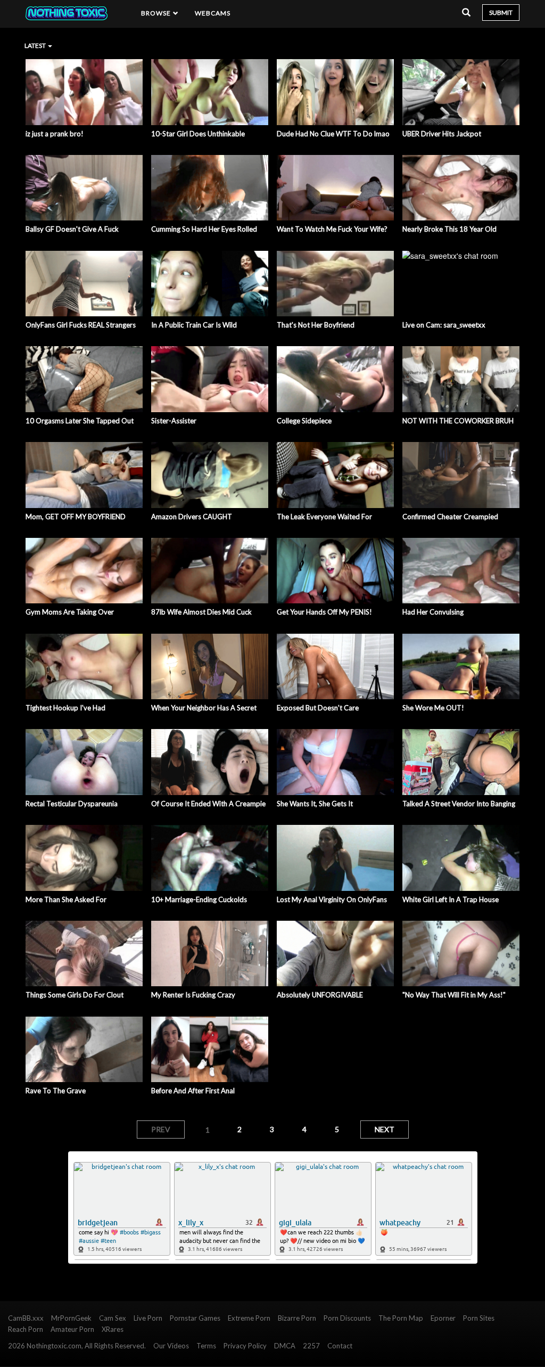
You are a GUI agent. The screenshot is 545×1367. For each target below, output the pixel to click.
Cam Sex (112, 1318)
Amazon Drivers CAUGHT (191, 516)
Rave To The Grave (56, 1090)
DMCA (284, 1345)
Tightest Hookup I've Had (65, 707)
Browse (157, 13)
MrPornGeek (71, 1318)
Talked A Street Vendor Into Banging (458, 803)
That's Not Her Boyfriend (315, 325)
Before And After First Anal (193, 1090)
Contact (339, 1345)
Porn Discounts (347, 1318)
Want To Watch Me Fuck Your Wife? (332, 229)
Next (384, 1129)
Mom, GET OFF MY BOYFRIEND (76, 516)
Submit (501, 13)
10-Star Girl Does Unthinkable (198, 133)
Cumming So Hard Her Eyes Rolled (204, 229)
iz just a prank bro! (55, 133)
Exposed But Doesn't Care (318, 707)
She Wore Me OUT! (433, 707)
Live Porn (148, 1318)
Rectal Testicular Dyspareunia (72, 803)
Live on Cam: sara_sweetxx (443, 325)
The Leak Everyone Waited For (324, 516)
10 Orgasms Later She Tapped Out (80, 420)
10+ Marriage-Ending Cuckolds (199, 899)
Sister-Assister (173, 420)
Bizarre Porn (297, 1318)
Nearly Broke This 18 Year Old (449, 229)
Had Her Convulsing (433, 612)
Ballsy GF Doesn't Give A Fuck (72, 229)
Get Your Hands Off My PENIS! (324, 612)
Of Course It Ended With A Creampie (208, 803)
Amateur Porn (72, 1329)
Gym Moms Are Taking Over (70, 612)
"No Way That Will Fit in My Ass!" (454, 994)
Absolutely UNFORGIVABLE (320, 994)
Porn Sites (478, 1318)
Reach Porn (25, 1329)
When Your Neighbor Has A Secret (204, 707)
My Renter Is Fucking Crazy (193, 994)
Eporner (443, 1318)
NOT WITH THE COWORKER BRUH (458, 420)
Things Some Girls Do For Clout (74, 994)
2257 (311, 1345)
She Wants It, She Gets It (315, 803)
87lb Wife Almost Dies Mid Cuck (201, 612)
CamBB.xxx (26, 1318)
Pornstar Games (195, 1318)
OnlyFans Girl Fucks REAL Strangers (81, 325)
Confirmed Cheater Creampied (450, 516)
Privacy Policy (245, 1345)
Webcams (213, 13)
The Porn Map (400, 1318)
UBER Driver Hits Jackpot (441, 133)
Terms (206, 1345)
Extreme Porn (249, 1318)
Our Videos (171, 1345)
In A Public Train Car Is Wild (194, 325)
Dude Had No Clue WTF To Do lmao (333, 133)
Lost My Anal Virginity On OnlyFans (332, 899)
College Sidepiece (304, 420)
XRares (112, 1329)
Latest (35, 46)
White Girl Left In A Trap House (450, 899)
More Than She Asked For (66, 899)
